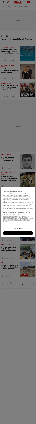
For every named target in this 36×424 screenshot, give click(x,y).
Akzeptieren (18, 232)
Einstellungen (18, 228)
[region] (18, 212)
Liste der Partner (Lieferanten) (10, 223)
